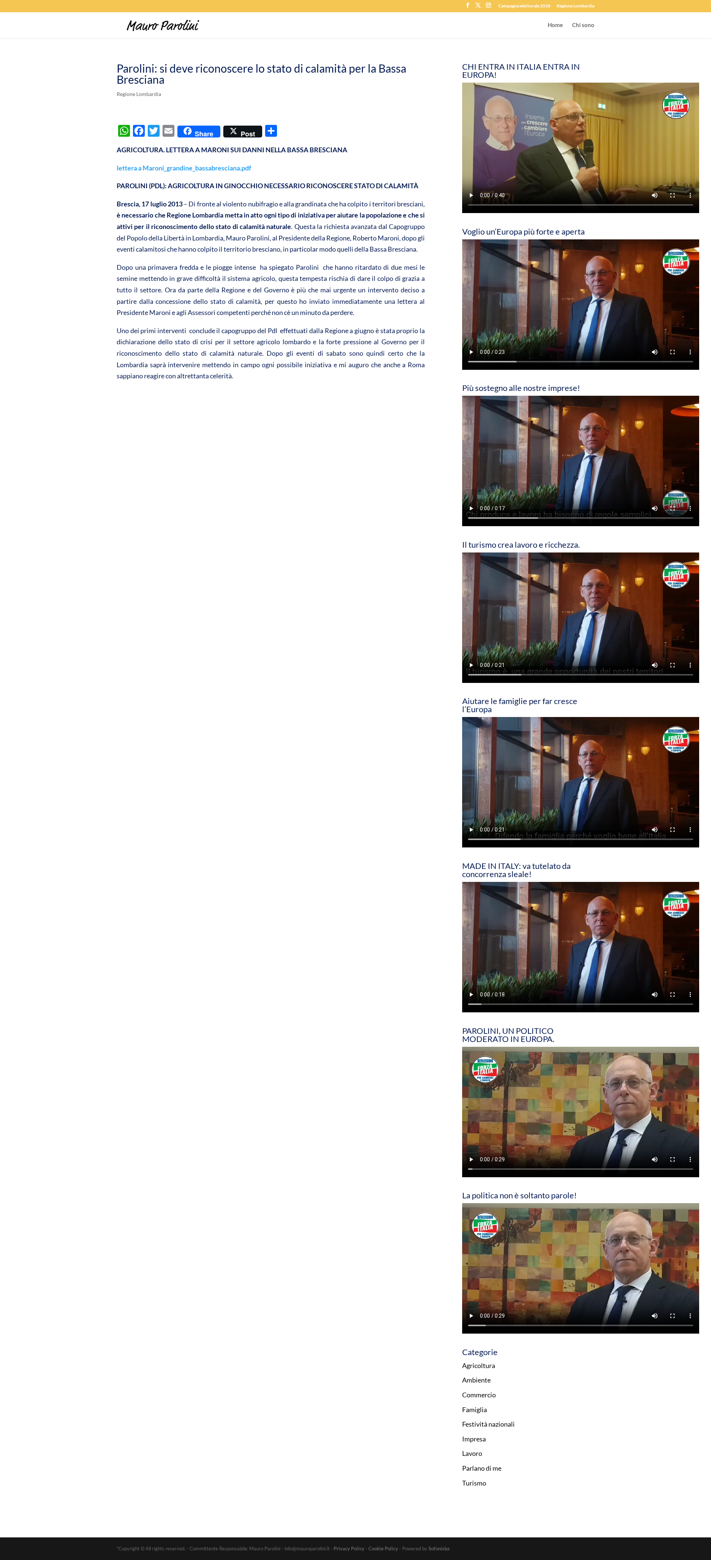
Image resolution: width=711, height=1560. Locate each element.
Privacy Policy (349, 1548)
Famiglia (474, 1409)
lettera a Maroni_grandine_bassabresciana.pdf (184, 168)
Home (555, 25)
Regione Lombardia (575, 6)
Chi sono (583, 25)
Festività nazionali (488, 1424)
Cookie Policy (383, 1548)
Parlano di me (481, 1468)
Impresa (474, 1439)
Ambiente (476, 1380)
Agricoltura (478, 1365)
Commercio (479, 1395)
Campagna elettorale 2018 (524, 6)
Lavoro (472, 1453)
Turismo (474, 1483)
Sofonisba (439, 1548)
